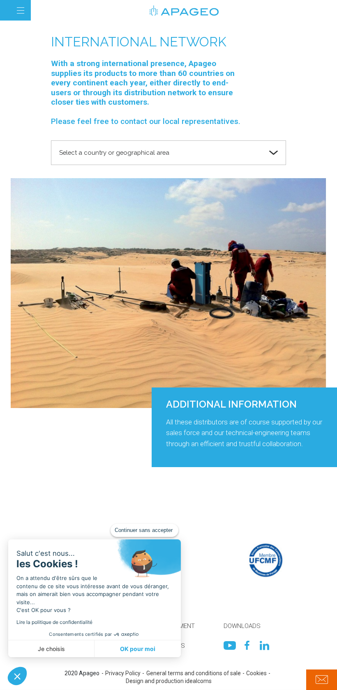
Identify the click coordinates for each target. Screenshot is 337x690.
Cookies (256, 673)
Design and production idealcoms (169, 681)
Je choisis (51, 648)
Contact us (321, 679)
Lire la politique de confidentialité (54, 622)
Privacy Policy (123, 673)
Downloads (242, 626)
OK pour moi (137, 648)
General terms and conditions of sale (193, 673)
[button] (17, 676)
